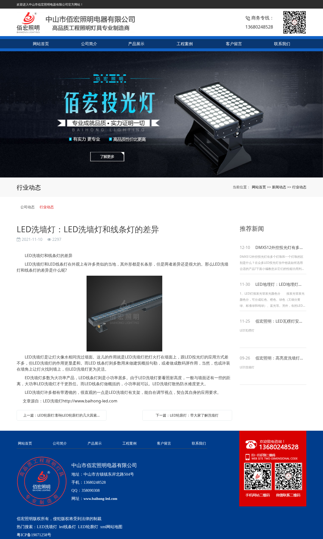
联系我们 (199, 443)
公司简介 (60, 443)
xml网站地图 (111, 527)
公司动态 (27, 206)
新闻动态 (279, 187)
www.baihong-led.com (100, 499)
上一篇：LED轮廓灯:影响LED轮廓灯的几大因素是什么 (62, 415)
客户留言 (164, 443)
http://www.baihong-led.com (89, 401)
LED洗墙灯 (47, 527)
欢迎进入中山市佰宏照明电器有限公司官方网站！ (50, 4)
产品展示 (95, 443)
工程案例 (129, 443)
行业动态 (299, 187)
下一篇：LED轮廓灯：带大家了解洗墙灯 (187, 415)
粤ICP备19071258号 (34, 535)
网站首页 (259, 187)
